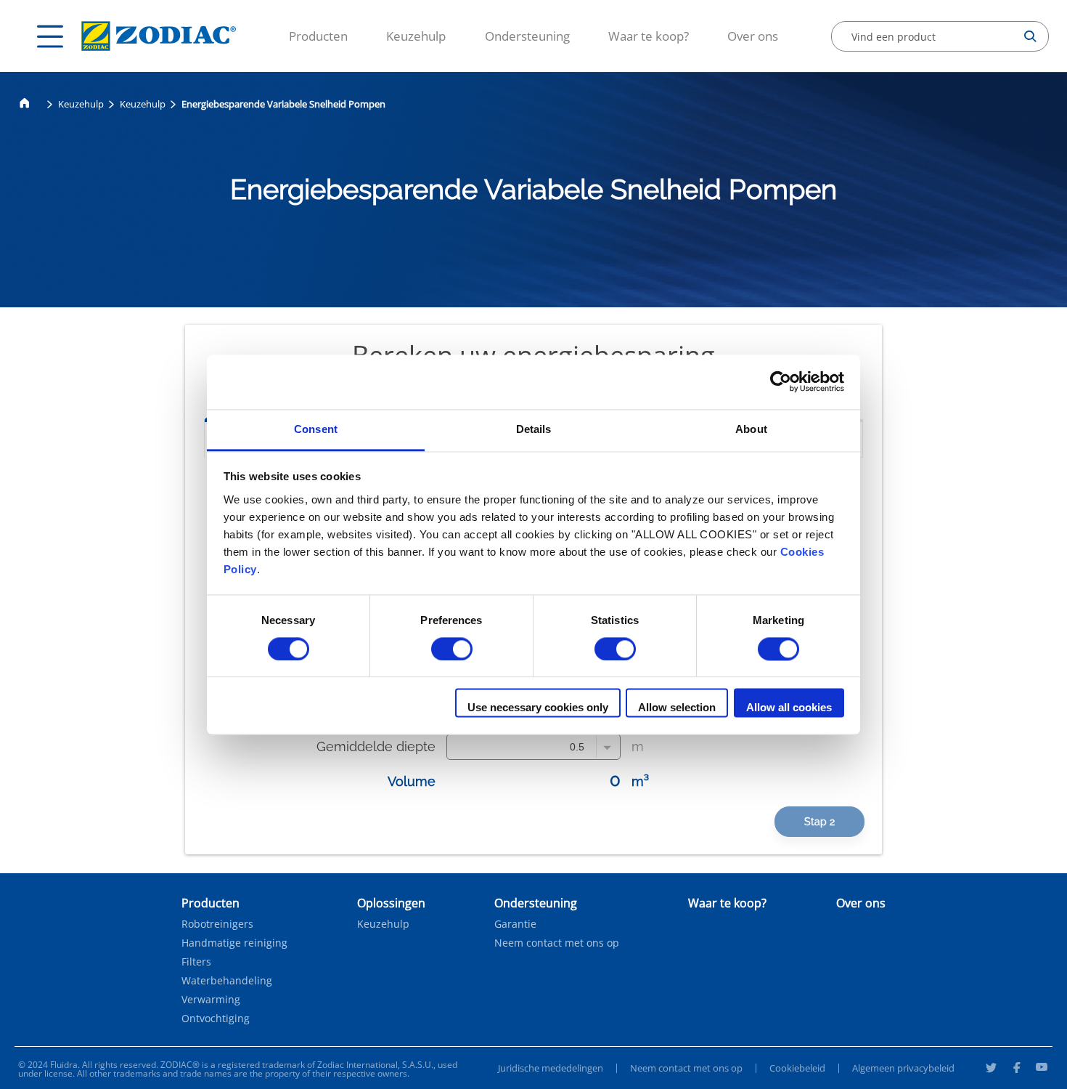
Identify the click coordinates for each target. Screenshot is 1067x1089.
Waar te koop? (648, 36)
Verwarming (210, 999)
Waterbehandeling (226, 981)
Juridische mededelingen (550, 1067)
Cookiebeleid (797, 1067)
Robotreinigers (217, 924)
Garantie (515, 924)
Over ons (752, 36)
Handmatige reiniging (234, 943)
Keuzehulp (142, 103)
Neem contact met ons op (556, 943)
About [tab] (751, 429)
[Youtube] (1041, 1069)
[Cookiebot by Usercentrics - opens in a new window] (780, 381)
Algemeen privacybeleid (903, 1067)
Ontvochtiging (215, 1018)
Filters (196, 962)
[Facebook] (1016, 1069)
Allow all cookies (789, 708)
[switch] (452, 648)
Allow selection (677, 708)
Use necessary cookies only (537, 708)
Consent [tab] (316, 429)
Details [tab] (534, 429)
